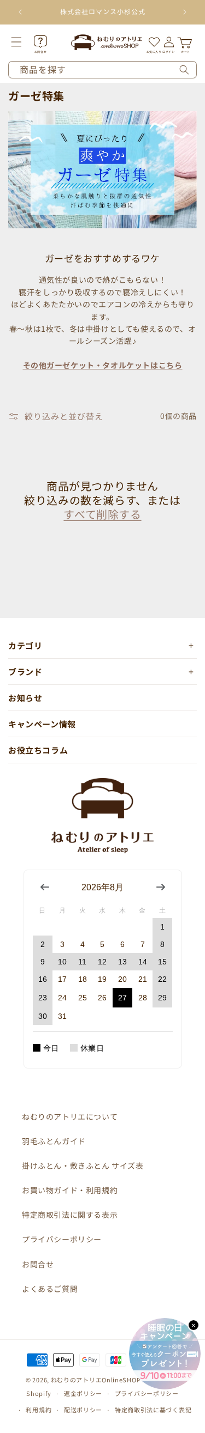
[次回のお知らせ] (185, 12)
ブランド (25, 671)
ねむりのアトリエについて (70, 1116)
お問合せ (38, 1264)
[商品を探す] (184, 70)
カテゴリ (25, 645)
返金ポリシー (83, 1393)
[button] (23, 42)
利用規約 (38, 1409)
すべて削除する (102, 514)
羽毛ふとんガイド (54, 1141)
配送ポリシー (83, 1409)
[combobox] (102, 70)
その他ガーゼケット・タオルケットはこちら (103, 365)
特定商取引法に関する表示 (70, 1214)
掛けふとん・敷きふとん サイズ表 (83, 1165)
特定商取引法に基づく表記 (153, 1409)
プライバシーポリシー (62, 1239)
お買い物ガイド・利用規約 (70, 1190)
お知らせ (25, 697)
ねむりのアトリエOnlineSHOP (96, 1379)
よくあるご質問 (50, 1288)
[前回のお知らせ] (20, 12)
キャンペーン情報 (42, 724)
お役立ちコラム (38, 750)
